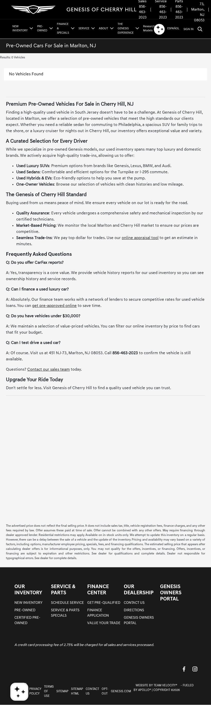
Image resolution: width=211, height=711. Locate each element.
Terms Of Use (49, 691)
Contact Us (134, 603)
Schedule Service (67, 603)
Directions (134, 610)
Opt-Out (105, 691)
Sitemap (62, 691)
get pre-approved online (54, 306)
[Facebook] (184, 669)
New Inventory (28, 603)
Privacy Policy (35, 691)
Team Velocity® (165, 685)
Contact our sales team (48, 370)
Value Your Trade (103, 623)
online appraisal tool (140, 238)
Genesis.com (121, 691)
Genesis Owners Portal (170, 593)
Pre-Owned (25, 610)
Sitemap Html (77, 691)
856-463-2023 (142, 12)
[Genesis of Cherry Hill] (74, 9)
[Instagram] (195, 669)
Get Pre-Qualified (103, 603)
